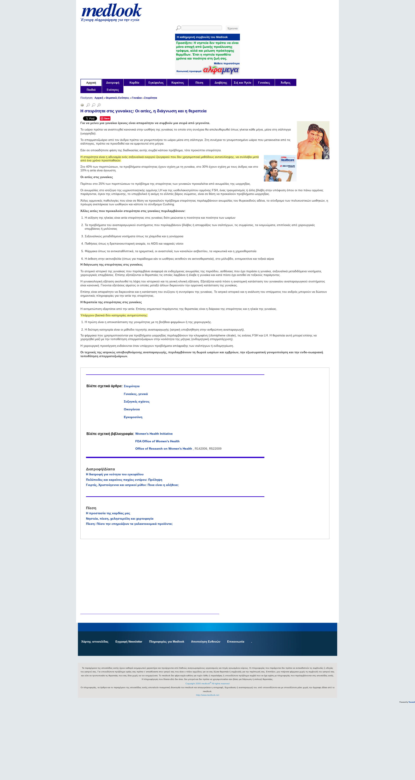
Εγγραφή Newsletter (128, 641)
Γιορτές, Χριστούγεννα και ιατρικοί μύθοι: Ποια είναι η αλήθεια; (132, 485)
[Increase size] (99, 106)
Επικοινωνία (235, 641)
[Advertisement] (112, 555)
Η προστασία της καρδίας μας (108, 513)
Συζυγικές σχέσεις (137, 401)
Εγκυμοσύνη (133, 417)
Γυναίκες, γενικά (136, 394)
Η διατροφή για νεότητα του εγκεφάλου (115, 474)
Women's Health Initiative (154, 433)
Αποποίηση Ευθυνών (205, 641)
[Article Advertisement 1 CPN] (280, 180)
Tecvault (412, 702)
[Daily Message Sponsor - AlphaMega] (207, 74)
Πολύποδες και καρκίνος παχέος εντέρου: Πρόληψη (124, 479)
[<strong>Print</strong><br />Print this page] (82, 105)
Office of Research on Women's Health (164, 448)
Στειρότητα (132, 386)
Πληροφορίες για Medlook (166, 641)
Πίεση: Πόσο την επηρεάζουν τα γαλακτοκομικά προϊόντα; (129, 523)
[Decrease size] (88, 106)
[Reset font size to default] (93, 106)
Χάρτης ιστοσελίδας (95, 641)
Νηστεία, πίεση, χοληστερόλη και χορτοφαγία (119, 518)
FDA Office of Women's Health (157, 441)
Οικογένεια (132, 409)
